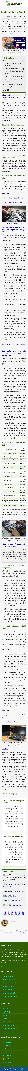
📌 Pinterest (6, 1049)
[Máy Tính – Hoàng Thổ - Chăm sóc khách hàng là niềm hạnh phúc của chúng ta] (14, 3)
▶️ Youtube (6, 1059)
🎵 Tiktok (5, 1052)
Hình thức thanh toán (9, 979)
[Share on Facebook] (8, 913)
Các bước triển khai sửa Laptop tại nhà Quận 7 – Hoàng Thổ (14, 79)
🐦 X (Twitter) (7, 1055)
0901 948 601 (19, 884)
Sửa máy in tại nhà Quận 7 (13, 202)
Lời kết (7, 90)
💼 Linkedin (6, 1045)
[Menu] (2, 3)
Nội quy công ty (7, 989)
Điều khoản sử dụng (9, 986)
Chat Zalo (12, 896)
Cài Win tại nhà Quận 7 (12, 722)
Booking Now (16, 900)
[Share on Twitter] (12, 913)
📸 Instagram (7, 1042)
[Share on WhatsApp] (5, 913)
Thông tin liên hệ (8, 976)
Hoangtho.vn (16, 905)
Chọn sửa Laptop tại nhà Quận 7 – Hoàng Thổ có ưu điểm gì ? (14, 63)
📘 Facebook (7, 1062)
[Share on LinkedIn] (22, 913)
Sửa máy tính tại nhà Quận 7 (14, 198)
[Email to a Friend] (15, 913)
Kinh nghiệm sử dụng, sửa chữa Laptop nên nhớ (14, 86)
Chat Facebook (18, 891)
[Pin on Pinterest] (19, 913)
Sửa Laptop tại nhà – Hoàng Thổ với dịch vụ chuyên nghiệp (14, 71)
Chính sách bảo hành (9, 983)
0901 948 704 (7, 887)
